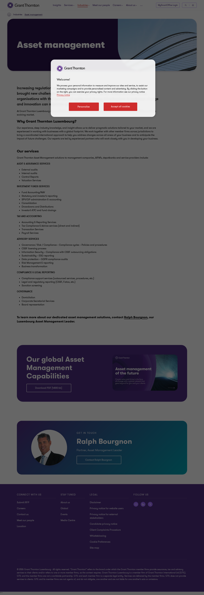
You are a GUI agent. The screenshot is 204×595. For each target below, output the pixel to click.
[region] (103, 88)
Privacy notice (63, 95)
